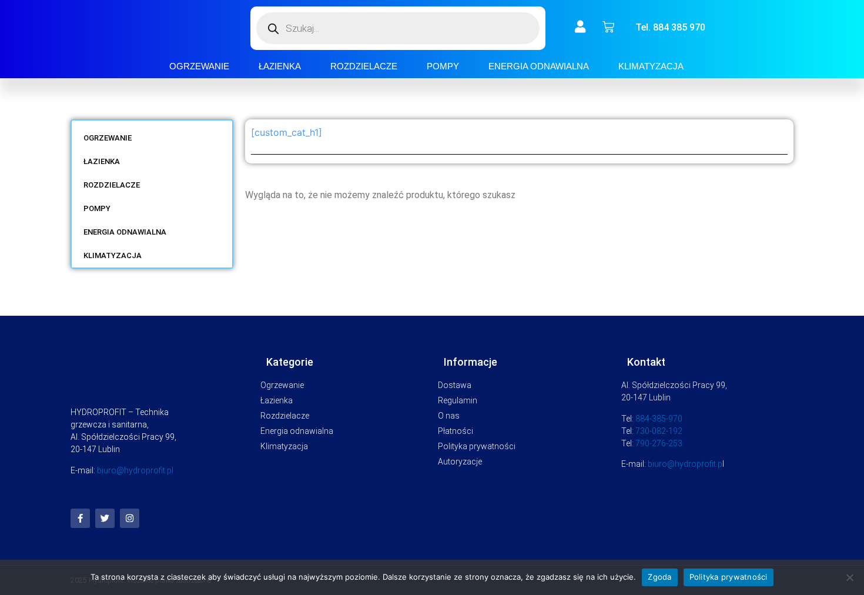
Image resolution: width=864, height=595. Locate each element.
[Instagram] (129, 518)
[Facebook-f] (80, 518)
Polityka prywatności (728, 576)
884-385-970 (658, 418)
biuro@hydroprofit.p (685, 464)
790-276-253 (658, 443)
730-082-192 (658, 431)
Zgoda (659, 576)
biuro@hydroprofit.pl (135, 470)
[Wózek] (608, 27)
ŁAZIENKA (280, 66)
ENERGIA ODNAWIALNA (538, 66)
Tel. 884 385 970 (670, 27)
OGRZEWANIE (199, 66)
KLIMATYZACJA (651, 66)
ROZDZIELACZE (363, 66)
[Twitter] (105, 518)
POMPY (443, 66)
